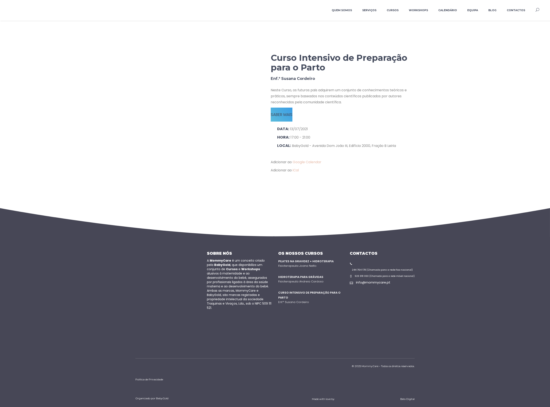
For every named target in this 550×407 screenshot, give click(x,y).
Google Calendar (307, 162)
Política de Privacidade (149, 379)
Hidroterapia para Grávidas (300, 277)
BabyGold (162, 398)
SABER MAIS (281, 114)
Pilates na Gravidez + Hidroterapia (306, 261)
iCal (296, 170)
